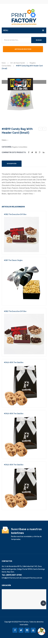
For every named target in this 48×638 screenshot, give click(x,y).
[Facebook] (28, 152)
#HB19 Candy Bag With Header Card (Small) (40, 129)
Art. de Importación (17, 63)
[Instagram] (27, 630)
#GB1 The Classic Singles (13, 260)
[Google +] (40, 152)
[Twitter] (32, 152)
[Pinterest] (36, 152)
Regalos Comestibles (19, 147)
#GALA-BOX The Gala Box (13, 362)
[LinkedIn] (43, 152)
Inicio (4, 63)
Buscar (39, 40)
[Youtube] (33, 630)
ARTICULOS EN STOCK (23, 49)
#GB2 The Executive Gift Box (15, 214)
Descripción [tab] (11, 163)
